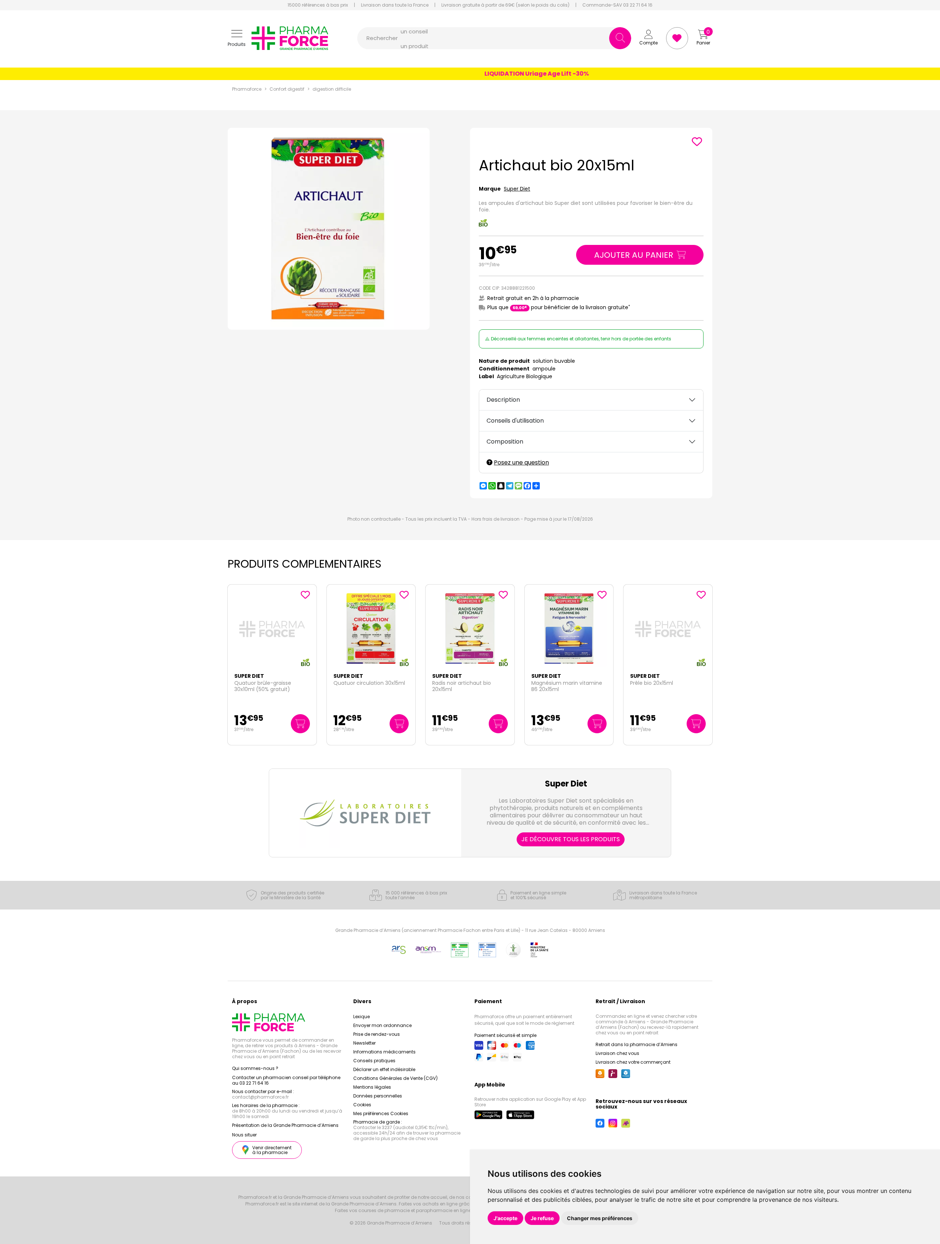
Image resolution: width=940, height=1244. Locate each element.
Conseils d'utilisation (515, 420)
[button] (237, 38)
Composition (505, 441)
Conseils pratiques (374, 1060)
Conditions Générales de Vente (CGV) (395, 1078)
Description (503, 399)
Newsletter (364, 1043)
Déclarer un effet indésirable (384, 1069)
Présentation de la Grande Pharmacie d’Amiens (285, 1125)
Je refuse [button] (542, 1218)
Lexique (361, 1016)
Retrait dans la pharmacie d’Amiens (636, 1044)
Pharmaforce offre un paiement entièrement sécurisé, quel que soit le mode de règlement (524, 1019)
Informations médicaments (384, 1052)
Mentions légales (372, 1087)
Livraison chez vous (617, 1053)
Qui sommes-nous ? (255, 1068)
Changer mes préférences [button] (599, 1218)
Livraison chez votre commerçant (633, 1062)
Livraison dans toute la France (395, 5)
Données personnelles (377, 1096)
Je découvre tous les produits (570, 839)
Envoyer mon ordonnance (382, 1025)
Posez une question (521, 462)
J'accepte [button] (505, 1218)
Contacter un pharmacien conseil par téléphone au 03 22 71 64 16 (286, 1080)
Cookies (362, 1104)
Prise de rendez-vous (376, 1034)
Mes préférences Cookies (380, 1113)
